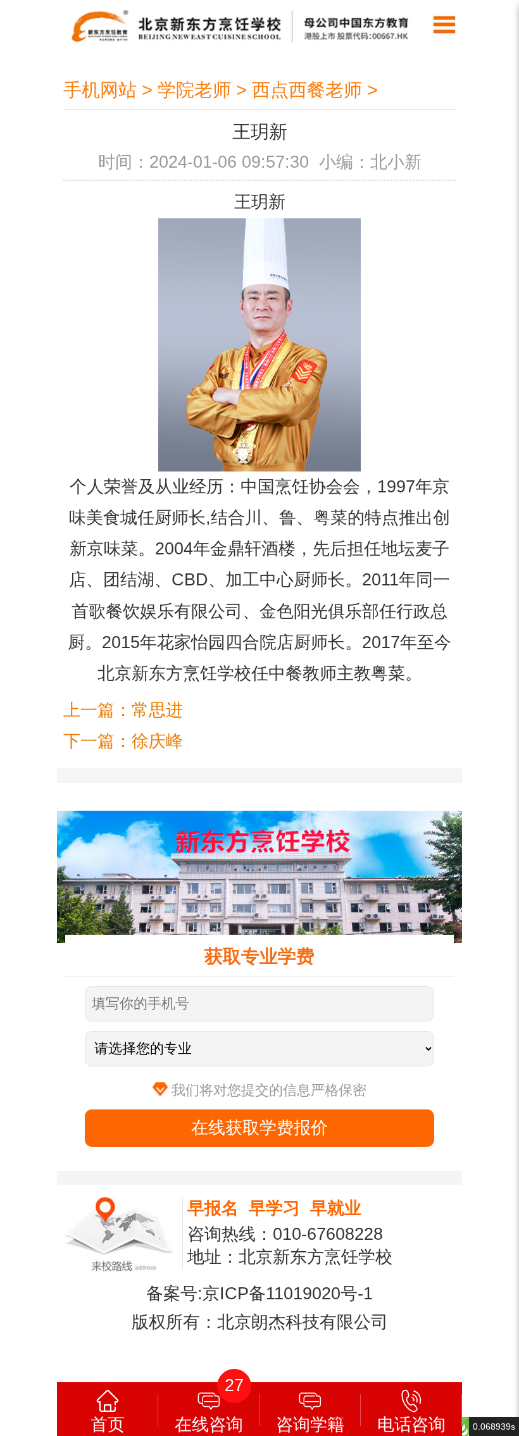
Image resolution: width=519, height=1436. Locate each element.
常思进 (157, 710)
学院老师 (194, 90)
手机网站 (100, 90)
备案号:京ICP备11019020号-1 (259, 1293)
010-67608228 (328, 1234)
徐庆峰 (157, 741)
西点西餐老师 (307, 90)
